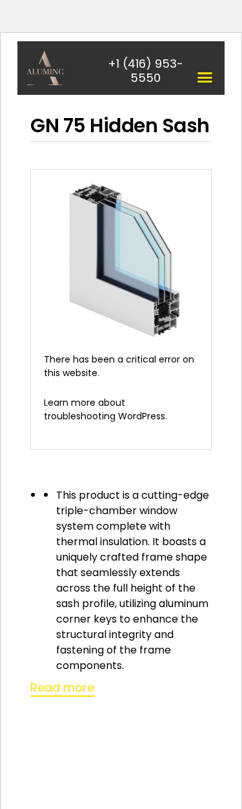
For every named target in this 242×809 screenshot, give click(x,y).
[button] (205, 77)
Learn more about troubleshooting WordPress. (105, 409)
